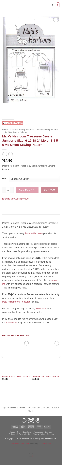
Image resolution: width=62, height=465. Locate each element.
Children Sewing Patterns (22, 129)
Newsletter (41, 308)
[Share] (19, 448)
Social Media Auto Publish (20, 443)
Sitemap (50, 434)
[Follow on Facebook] (24, 420)
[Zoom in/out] (3, 448)
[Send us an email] (33, 420)
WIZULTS (51, 438)
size (4, 179)
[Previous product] (10, 154)
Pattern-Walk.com (34, 233)
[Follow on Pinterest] (38, 420)
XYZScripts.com (45, 443)
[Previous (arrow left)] (3, 460)
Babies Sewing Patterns (47, 129)
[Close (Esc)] (28, 448)
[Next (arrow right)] (11, 460)
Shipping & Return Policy (20, 434)
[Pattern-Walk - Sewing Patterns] (31, 5)
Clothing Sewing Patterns (15, 132)
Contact (48, 432)
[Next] (55, 59)
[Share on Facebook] (4, 205)
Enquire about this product (15, 198)
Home (5, 129)
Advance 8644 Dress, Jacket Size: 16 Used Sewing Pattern (29, 376)
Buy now (49, 190)
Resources (11, 322)
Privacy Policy (39, 434)
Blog (18, 432)
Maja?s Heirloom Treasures (16, 301)
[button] (4, 5)
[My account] (52, 5)
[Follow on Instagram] (29, 420)
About (12, 432)
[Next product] (4, 154)
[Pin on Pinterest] (10, 205)
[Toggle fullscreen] (11, 448)
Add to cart (27, 190)
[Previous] (7, 59)
